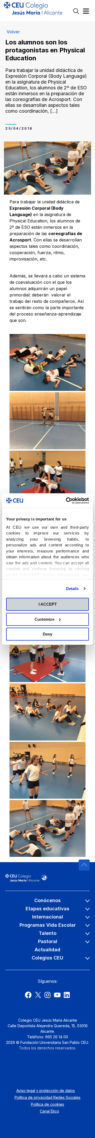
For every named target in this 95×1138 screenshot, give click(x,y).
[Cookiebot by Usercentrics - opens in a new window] (67, 500)
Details (72, 588)
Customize (44, 619)
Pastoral (47, 941)
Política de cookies (47, 1104)
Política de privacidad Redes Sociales (47, 1097)
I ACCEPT (48, 604)
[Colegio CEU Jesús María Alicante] (33, 10)
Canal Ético (49, 1111)
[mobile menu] (86, 12)
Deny (47, 634)
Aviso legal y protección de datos (45, 1090)
